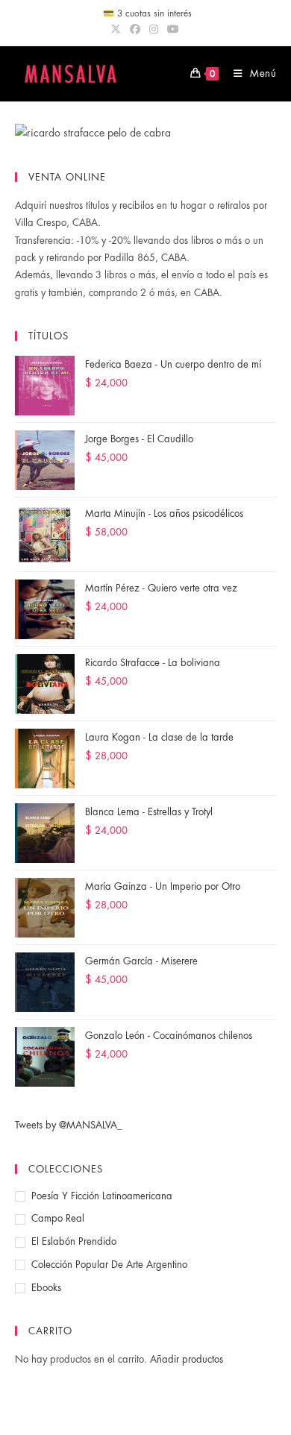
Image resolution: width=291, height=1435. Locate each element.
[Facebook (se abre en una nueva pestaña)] (135, 29)
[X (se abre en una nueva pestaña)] (117, 29)
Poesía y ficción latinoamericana (101, 1196)
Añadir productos (186, 1359)
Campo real (57, 1218)
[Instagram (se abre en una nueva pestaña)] (154, 29)
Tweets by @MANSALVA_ (68, 1125)
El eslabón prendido (73, 1241)
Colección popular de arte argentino (109, 1264)
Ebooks (46, 1288)
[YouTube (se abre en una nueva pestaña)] (173, 29)
